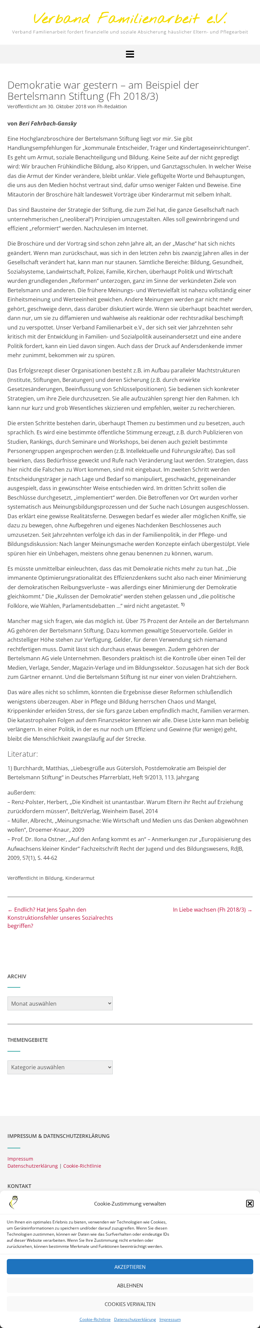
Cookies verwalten (130, 1304)
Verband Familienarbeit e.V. (130, 19)
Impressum (170, 1319)
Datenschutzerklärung (135, 1319)
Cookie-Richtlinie (95, 1319)
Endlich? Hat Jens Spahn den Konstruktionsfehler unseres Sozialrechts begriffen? (60, 918)
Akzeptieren (130, 1266)
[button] (249, 1203)
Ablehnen (130, 1285)
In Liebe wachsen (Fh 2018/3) (213, 909)
